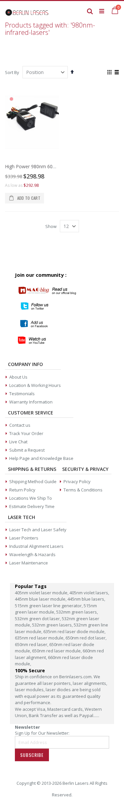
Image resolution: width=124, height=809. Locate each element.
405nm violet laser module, (42, 593)
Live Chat (18, 442)
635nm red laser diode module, (74, 631)
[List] (116, 72)
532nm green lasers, (53, 625)
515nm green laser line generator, (49, 606)
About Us (18, 377)
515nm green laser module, (56, 609)
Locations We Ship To (30, 498)
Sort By (12, 72)
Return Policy (22, 490)
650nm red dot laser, (85, 638)
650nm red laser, (32, 644)
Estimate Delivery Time (32, 506)
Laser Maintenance (28, 563)
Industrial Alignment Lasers (36, 546)
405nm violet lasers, (89, 593)
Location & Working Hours (35, 385)
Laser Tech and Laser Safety (37, 530)
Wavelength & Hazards (32, 554)
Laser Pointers (23, 538)
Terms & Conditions (83, 490)
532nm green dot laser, (38, 619)
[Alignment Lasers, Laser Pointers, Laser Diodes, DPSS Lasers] (27, 11)
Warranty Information (31, 402)
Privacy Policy (77, 481)
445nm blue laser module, (41, 599)
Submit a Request (27, 450)
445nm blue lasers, (86, 599)
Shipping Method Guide (33, 481)
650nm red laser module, (57, 651)
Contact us (19, 425)
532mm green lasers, (77, 612)
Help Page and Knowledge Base (41, 458)
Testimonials (22, 394)
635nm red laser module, (40, 638)
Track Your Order (26, 433)
